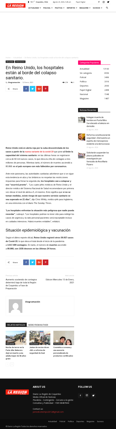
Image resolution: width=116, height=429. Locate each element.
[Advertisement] (58, 33)
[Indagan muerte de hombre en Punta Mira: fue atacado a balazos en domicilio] (81, 119)
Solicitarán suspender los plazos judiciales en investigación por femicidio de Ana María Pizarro (98, 159)
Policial (47, 8)
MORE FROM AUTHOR (38, 325)
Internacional (20, 62)
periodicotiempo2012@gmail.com (48, 411)
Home (8, 57)
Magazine (84, 8)
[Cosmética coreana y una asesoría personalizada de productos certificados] (63, 338)
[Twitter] (108, 2)
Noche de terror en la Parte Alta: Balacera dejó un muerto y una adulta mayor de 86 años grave (16, 353)
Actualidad (33, 8)
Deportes (71, 8)
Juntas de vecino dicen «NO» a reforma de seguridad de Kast (39, 350)
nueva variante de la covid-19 (39, 151)
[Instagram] (103, 2)
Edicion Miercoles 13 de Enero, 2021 (60, 281)
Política (58, 8)
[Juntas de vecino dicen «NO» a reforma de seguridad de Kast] (39, 338)
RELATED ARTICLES (16, 325)
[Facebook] (99, 2)
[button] (107, 8)
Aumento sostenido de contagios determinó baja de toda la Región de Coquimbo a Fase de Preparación (21, 284)
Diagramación (14, 82)
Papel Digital (80, 2)
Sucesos (96, 8)
